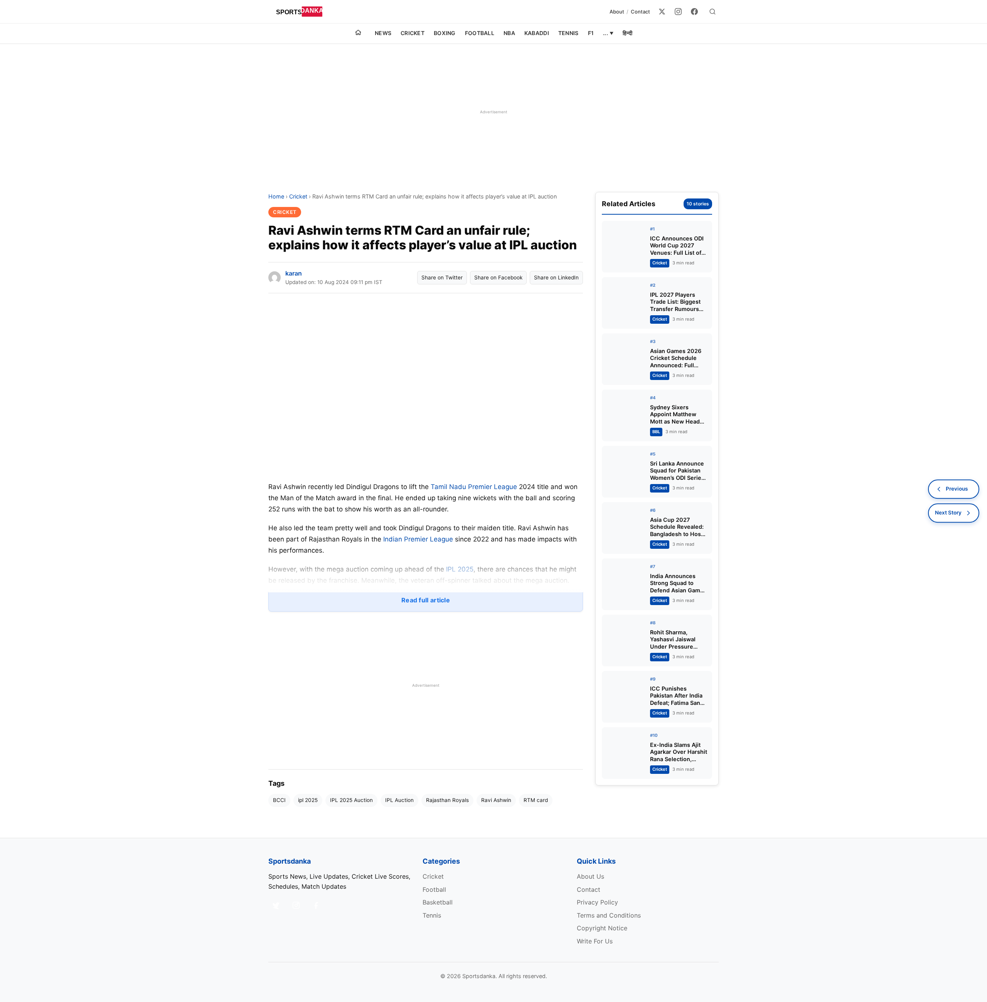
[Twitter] (662, 11)
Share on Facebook (498, 277)
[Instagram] (678, 11)
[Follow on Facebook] (316, 905)
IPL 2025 (459, 569)
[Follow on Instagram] (296, 905)
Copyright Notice (602, 928)
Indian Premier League (418, 539)
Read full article (425, 600)
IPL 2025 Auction (351, 800)
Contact (640, 11)
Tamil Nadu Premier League (474, 487)
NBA (509, 33)
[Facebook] (694, 11)
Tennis (568, 33)
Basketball (438, 902)
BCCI (279, 800)
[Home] (358, 34)
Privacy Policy (597, 902)
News (383, 33)
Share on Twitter (442, 277)
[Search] (712, 11)
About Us (590, 876)
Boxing (445, 33)
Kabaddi (536, 33)
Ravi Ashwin (496, 800)
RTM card (536, 800)
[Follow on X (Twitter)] (276, 905)
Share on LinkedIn (556, 277)
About (617, 11)
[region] (493, 111)
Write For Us (595, 941)
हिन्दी (627, 33)
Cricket (412, 33)
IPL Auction (399, 800)
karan (293, 273)
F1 (591, 33)
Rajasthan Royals (447, 800)
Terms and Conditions (609, 915)
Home (276, 196)
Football (479, 33)
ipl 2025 (308, 800)
